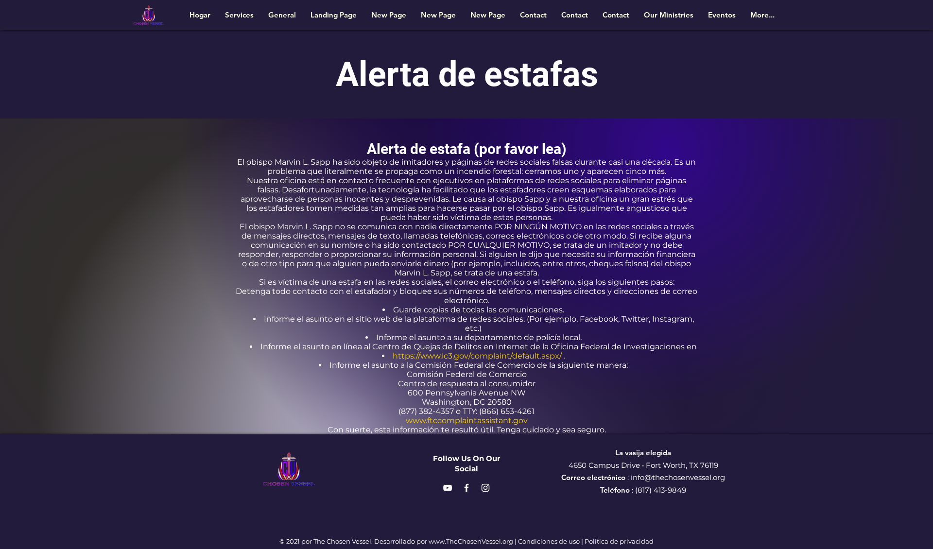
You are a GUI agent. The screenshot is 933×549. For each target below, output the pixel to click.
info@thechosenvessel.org (678, 477)
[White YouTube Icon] (447, 487)
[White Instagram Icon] (485, 487)
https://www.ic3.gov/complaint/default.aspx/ (477, 355)
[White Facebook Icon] (466, 487)
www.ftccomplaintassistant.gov (467, 420)
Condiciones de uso (549, 541)
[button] (669, 15)
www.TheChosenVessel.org (471, 541)
